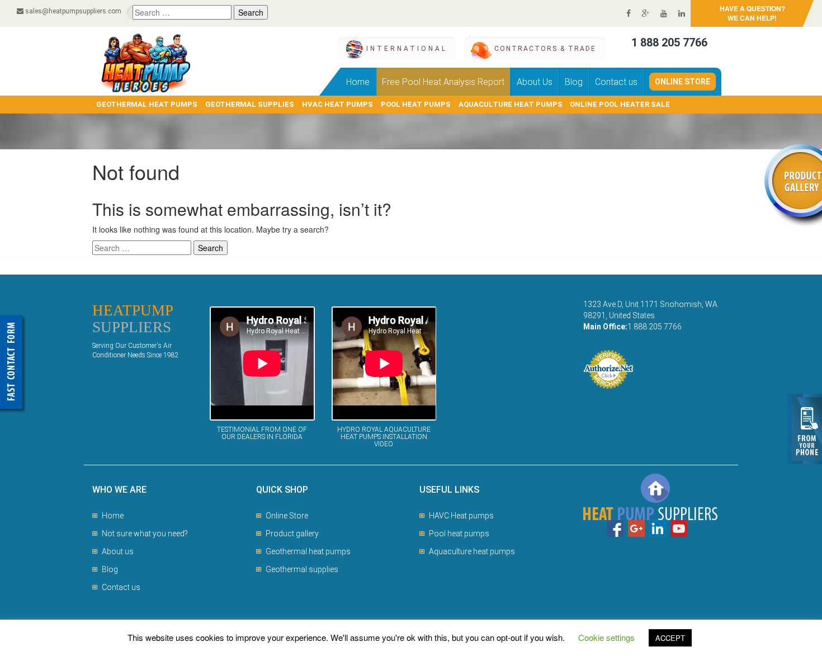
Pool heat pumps (459, 533)
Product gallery (292, 533)
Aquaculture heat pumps (472, 551)
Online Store (682, 81)
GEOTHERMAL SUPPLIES (249, 104)
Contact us (616, 82)
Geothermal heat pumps (308, 551)
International (406, 49)
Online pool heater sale (620, 104)
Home (358, 82)
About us (118, 551)
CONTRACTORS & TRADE (545, 49)
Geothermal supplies (302, 569)
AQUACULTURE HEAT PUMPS (511, 104)
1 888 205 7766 (669, 42)
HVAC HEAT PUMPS (337, 104)
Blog (574, 82)
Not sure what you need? (145, 533)
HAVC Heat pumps (461, 515)
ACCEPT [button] (670, 638)
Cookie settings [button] (606, 637)
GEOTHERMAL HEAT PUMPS (146, 104)
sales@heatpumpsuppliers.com (73, 11)
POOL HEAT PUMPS (416, 104)
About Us (534, 82)
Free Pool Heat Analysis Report (443, 82)
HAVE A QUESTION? (752, 13)
